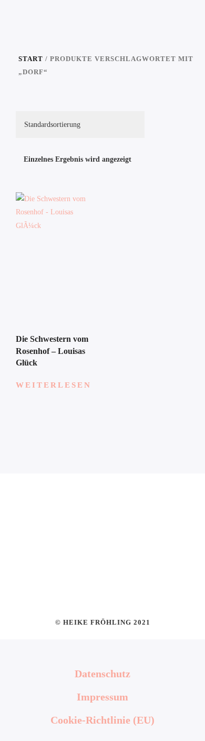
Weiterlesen (53, 385)
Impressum (102, 697)
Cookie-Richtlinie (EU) (102, 720)
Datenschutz (102, 673)
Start (30, 59)
